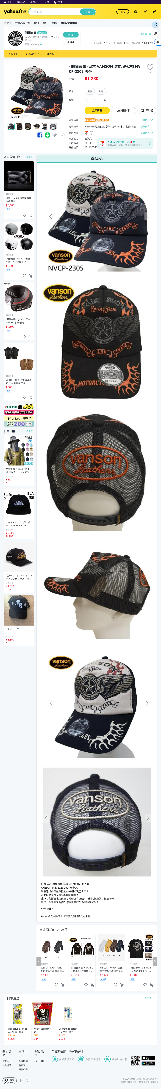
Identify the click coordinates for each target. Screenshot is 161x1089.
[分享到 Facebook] (39, 135)
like (56, 985)
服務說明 (7, 1065)
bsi (10, 1080)
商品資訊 (97, 159)
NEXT (155, 961)
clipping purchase (63, 985)
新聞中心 (7, 1061)
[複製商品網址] (55, 135)
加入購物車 (123, 110)
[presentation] (150, 67)
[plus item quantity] (104, 100)
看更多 (29, 156)
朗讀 (155, 24)
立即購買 (97, 110)
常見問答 (23, 1061)
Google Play (150, 1063)
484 (41, 44)
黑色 (89, 91)
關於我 (143, 34)
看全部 (29, 431)
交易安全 (154, 1082)
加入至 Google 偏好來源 (155, 33)
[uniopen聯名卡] (19, 421)
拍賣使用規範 (143, 1082)
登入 (122, 11)
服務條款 (125, 1082)
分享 (151, 34)
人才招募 (39, 1061)
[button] (13, 53)
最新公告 (23, 1069)
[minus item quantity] (87, 100)
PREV (38, 961)
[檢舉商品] (62, 135)
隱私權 (133, 1082)
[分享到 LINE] (47, 135)
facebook (21, 1080)
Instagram (26, 1080)
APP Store (150, 1058)
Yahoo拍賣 (15, 11)
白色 (100, 91)
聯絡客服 (23, 1065)
